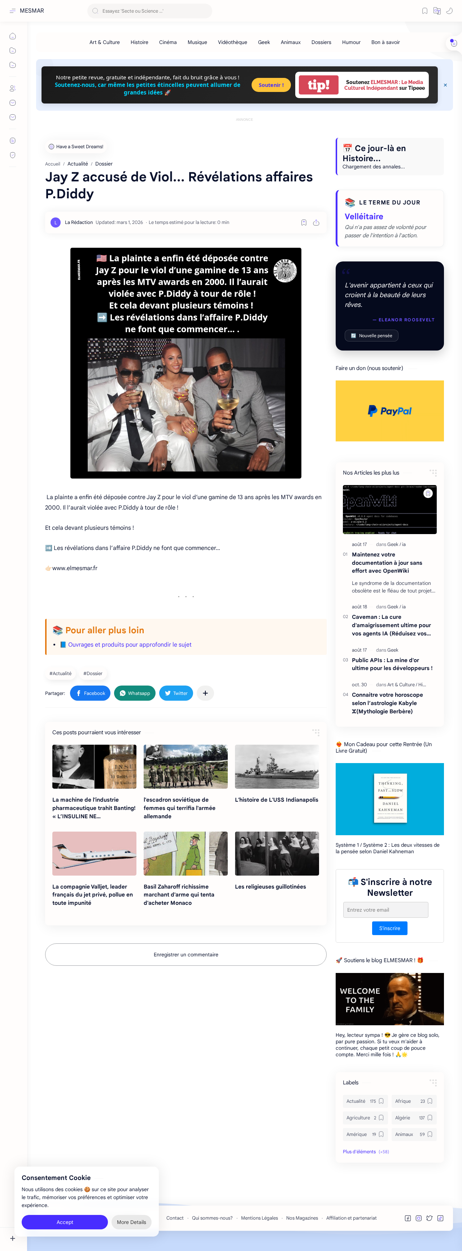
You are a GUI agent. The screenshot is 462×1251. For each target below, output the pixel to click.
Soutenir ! (271, 85)
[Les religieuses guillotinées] (277, 854)
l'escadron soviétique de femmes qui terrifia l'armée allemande (179, 808)
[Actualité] (61, 673)
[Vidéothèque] (232, 42)
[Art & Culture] (105, 42)
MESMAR (32, 10)
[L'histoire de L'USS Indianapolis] (277, 767)
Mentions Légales (259, 1218)
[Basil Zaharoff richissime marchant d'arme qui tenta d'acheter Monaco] (186, 854)
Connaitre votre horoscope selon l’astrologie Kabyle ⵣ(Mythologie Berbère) (387, 703)
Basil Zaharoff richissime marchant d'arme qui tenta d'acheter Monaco (179, 895)
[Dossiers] (321, 42)
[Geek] (264, 42)
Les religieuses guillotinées (270, 886)
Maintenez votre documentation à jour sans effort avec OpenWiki (387, 562)
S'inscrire (389, 928)
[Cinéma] (168, 42)
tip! (319, 85)
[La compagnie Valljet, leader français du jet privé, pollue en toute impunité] (94, 854)
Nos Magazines (302, 1218)
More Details (131, 1222)
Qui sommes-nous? (212, 1218)
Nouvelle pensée (371, 335)
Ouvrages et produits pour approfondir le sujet (130, 644)
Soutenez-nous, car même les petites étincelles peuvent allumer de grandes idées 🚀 (147, 88)
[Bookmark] (424, 10)
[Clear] (206, 11)
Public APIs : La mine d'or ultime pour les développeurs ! (392, 664)
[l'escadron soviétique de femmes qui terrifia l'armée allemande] (186, 767)
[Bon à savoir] (385, 42)
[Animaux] (291, 42)
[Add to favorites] (303, 222)
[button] (437, 10)
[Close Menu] (445, 85)
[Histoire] (139, 42)
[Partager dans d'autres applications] (205, 693)
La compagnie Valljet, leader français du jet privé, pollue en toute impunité (92, 895)
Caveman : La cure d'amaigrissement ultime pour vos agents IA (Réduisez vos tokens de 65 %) (391, 625)
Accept (65, 1222)
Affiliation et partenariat (351, 1218)
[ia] (404, 544)
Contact (175, 1218)
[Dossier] (94, 673)
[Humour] (351, 42)
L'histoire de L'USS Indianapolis (276, 799)
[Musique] (197, 42)
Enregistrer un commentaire (186, 954)
